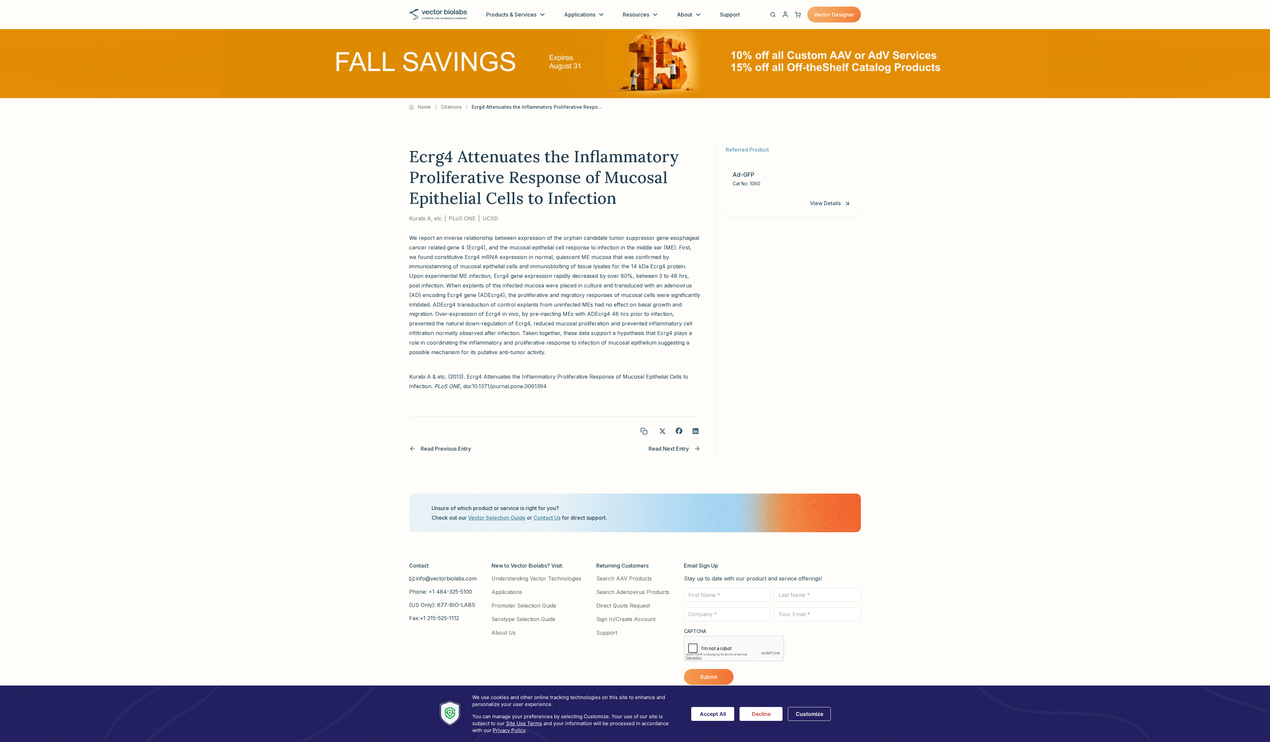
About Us (503, 632)
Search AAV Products (624, 578)
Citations (451, 107)
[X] (662, 431)
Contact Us (547, 517)
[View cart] (798, 15)
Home (424, 107)
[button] (773, 15)
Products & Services (511, 14)
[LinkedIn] (695, 431)
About (684, 14)
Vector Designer (834, 14)
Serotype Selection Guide (523, 619)
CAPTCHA (695, 631)
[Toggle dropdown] (542, 14)
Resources (636, 14)
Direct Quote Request (623, 605)
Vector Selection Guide (497, 517)
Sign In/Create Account (626, 619)
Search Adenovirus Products (632, 592)
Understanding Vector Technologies (536, 578)
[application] (635, 714)
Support (730, 14)
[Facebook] (679, 431)
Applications (579, 14)
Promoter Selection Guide (523, 605)
